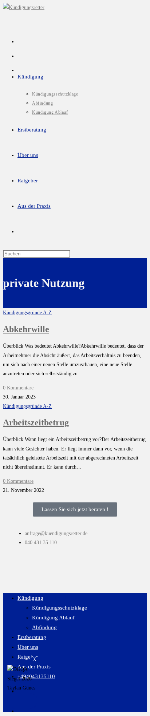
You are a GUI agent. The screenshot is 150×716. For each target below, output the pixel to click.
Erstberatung (31, 637)
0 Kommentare (18, 388)
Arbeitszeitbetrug (36, 422)
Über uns (27, 647)
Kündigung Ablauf (53, 617)
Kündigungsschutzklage (59, 608)
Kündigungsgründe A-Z (27, 312)
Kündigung (30, 598)
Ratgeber (27, 657)
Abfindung (44, 627)
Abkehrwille (26, 329)
